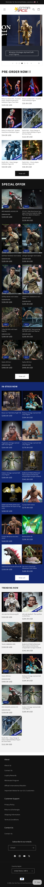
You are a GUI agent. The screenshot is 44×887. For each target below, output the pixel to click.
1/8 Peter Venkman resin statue (11, 255)
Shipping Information (12, 815)
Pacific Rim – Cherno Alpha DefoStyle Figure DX (30, 163)
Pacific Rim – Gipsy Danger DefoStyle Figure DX (10, 163)
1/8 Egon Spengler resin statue (31, 255)
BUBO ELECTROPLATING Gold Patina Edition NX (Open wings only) (11, 506)
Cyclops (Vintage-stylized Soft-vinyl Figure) (31, 443)
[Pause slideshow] (39, 63)
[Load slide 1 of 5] (16, 63)
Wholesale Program (12, 780)
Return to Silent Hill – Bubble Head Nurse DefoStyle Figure (11, 131)
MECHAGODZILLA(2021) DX (10, 211)
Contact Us (9, 770)
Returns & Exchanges (12, 810)
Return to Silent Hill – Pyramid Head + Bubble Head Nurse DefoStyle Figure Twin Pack (11, 100)
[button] (4, 9)
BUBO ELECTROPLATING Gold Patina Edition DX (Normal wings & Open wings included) (31, 474)
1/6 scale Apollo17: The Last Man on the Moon (32, 615)
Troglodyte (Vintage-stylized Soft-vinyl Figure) (10, 443)
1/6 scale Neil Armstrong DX (10, 614)
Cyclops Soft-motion (28, 505)
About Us (8, 765)
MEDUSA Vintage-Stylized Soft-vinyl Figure (22, 53)
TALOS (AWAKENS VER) (8, 644)
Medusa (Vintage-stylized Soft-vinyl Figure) (31, 413)
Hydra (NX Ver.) (27, 362)
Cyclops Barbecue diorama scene (10, 537)
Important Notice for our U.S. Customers (19, 791)
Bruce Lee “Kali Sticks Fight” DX (11, 413)
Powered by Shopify (31, 883)
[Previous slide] (12, 63)
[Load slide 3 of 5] (22, 63)
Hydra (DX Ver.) (6, 362)
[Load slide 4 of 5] (24, 63)
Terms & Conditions (12, 820)
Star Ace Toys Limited (18, 883)
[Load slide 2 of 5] (19, 63)
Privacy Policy (9, 805)
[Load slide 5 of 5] (27, 63)
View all (22, 173)
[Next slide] (31, 63)
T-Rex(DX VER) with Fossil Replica (9, 330)
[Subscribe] (33, 847)
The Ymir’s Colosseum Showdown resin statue (29, 567)
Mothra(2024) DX (27, 536)
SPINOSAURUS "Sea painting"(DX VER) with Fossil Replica (31, 330)
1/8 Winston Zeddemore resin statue (31, 297)
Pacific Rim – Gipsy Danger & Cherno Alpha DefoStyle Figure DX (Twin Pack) (31, 132)
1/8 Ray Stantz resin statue (10, 296)
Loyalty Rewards (10, 775)
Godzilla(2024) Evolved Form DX (11, 566)
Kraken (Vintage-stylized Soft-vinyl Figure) (11, 473)
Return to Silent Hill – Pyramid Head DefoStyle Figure (31, 99)
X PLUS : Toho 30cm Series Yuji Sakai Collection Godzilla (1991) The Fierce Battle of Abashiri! (32, 213)
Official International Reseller (15, 786)
